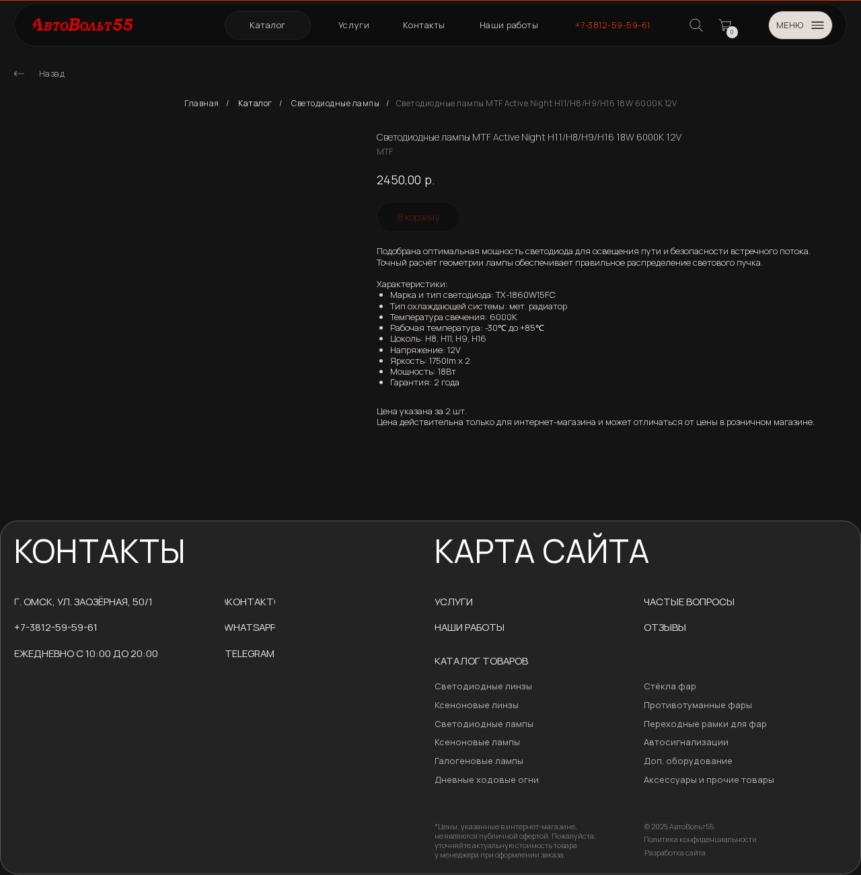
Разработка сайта (675, 853)
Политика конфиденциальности (700, 839)
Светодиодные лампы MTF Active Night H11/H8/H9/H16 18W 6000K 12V (536, 103)
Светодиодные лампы (335, 103)
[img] (19, 74)
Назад (52, 73)
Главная (201, 103)
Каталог (255, 103)
